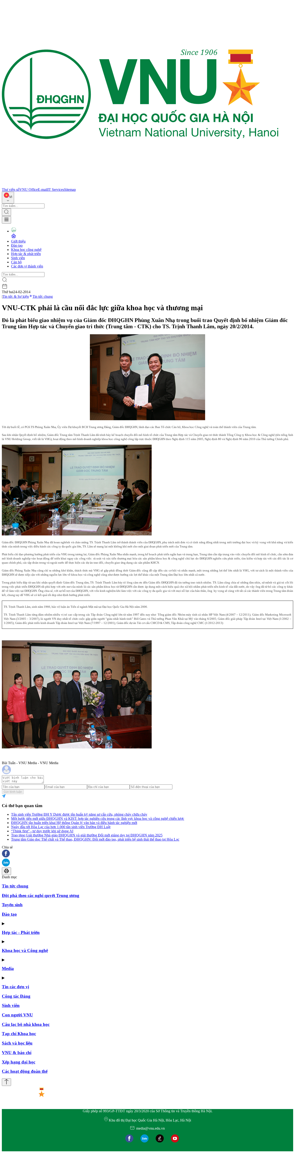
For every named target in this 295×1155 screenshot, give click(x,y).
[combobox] (8, 198)
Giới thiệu (18, 241)
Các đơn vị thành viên (27, 266)
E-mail (42, 189)
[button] (147, 853)
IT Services (55, 189)
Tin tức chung (42, 296)
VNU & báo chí (16, 1052)
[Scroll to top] (6, 1082)
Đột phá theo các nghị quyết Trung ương (40, 895)
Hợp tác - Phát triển (21, 932)
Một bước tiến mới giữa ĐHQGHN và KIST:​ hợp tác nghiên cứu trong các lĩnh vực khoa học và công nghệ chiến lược (97, 819)
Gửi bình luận (13, 791)
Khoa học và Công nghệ (25, 950)
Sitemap (70, 189)
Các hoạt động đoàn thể (24, 1071)
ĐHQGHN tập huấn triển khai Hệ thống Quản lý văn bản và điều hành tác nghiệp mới (74, 823)
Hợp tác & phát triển (26, 254)
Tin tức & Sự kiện (16, 296)
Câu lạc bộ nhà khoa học (26, 1024)
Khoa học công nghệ (26, 250)
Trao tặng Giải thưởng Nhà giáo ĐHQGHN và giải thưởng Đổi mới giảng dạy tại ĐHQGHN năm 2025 (86, 835)
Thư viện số (10, 189)
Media (8, 968)
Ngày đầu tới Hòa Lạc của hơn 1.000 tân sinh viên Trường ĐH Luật (60, 827)
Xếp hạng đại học (18, 1062)
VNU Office (28, 189)
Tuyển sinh (12, 904)
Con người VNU (17, 1014)
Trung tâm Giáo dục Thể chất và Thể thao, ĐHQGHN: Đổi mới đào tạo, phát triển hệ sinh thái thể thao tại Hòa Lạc (95, 839)
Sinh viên (18, 258)
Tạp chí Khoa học (19, 1033)
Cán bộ (16, 262)
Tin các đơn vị (15, 986)
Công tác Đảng (16, 996)
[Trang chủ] (140, 185)
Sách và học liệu (17, 1043)
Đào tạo (17, 245)
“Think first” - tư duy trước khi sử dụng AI (42, 831)
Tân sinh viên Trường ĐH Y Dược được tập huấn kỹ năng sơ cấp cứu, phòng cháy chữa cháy (79, 814)
